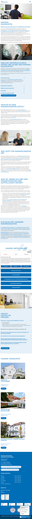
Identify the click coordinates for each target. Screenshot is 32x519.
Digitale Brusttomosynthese (7, 88)
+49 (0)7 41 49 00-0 (6, 462)
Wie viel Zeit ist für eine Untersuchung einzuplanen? (13, 336)
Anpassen (15, 266)
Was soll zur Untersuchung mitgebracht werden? (12, 320)
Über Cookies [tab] (26, 254)
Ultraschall (3, 90)
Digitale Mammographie (6, 85)
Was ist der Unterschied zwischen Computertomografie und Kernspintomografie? (15, 333)
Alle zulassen (26, 266)
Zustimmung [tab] (5, 254)
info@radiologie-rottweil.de (6, 464)
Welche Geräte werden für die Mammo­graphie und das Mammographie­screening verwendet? (13, 343)
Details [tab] (16, 254)
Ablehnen (5, 266)
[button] (30, 2)
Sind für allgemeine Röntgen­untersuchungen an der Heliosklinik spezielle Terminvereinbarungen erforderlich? (14, 339)
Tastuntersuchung (5, 77)
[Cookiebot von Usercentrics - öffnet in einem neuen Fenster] (27, 252)
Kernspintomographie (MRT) (7, 93)
